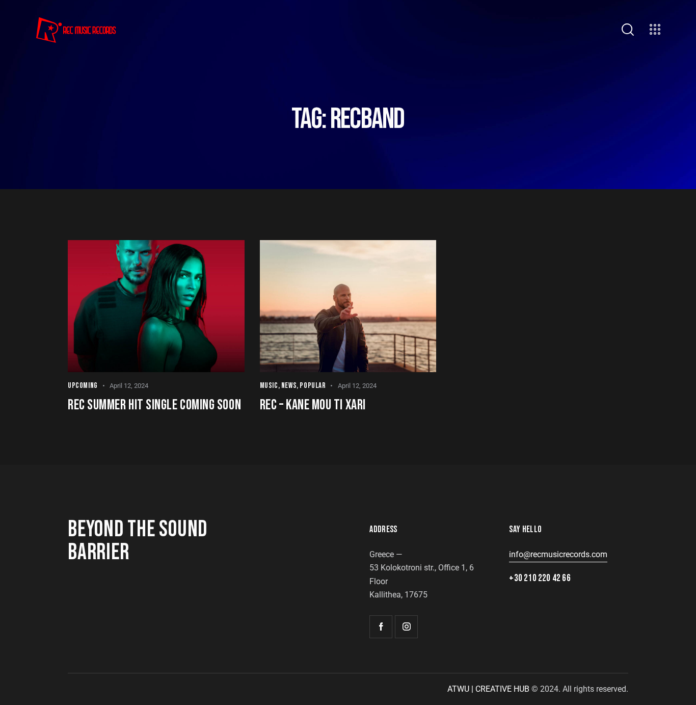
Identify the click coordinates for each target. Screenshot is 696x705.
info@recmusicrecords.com (558, 554)
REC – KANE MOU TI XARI (313, 405)
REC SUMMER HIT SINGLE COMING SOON (154, 405)
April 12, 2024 (129, 385)
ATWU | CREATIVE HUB (488, 689)
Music (269, 385)
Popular (313, 385)
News (289, 385)
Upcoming (83, 385)
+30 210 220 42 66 (539, 578)
